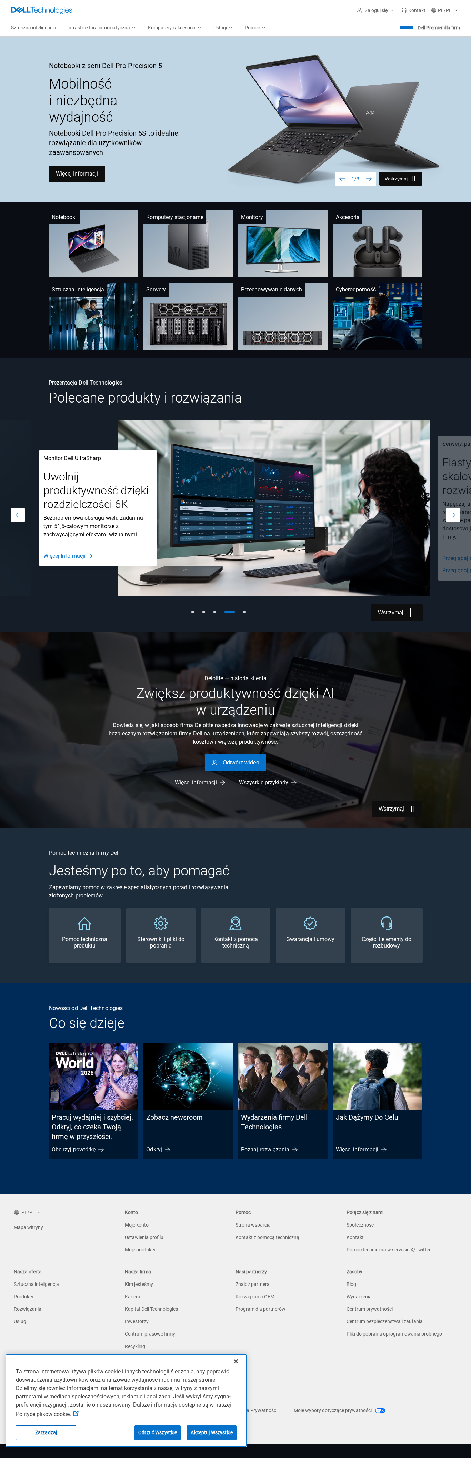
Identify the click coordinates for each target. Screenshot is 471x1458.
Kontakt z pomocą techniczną (267, 1237)
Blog (351, 1284)
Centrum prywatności (370, 1309)
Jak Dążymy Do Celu (367, 1117)
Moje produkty (140, 1249)
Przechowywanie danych (271, 289)
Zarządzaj (46, 1432)
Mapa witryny (28, 1227)
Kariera (132, 1296)
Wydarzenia (359, 1296)
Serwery (156, 289)
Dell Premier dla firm (439, 27)
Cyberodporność (356, 289)
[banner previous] (342, 179)
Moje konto (137, 1225)
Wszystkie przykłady (263, 782)
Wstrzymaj (396, 178)
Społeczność (360, 1225)
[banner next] (369, 179)
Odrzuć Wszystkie (157, 1432)
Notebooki (64, 217)
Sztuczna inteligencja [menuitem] (33, 27)
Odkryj (154, 1149)
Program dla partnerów (260, 1309)
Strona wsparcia (253, 1225)
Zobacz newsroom (174, 1117)
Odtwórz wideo (241, 762)
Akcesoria (348, 217)
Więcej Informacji (77, 173)
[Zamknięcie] (235, 1361)
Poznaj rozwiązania (265, 1149)
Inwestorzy (137, 1321)
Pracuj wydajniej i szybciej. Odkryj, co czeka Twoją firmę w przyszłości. (92, 1127)
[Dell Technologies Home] (41, 10)
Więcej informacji (196, 782)
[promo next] (453, 515)
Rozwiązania (27, 1309)
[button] (376, 10)
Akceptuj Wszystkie (212, 1432)
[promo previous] (18, 515)
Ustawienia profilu (144, 1237)
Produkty (23, 1296)
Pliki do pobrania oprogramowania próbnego (394, 1334)
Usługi (20, 1321)
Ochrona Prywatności (254, 1410)
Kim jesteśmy (139, 1284)
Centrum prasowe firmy (150, 1334)
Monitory (252, 217)
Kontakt (355, 1237)
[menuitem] (102, 28)
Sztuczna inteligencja (78, 289)
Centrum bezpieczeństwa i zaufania (385, 1321)
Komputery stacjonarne (174, 217)
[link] (413, 10)
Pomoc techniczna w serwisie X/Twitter (389, 1249)
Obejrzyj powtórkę (74, 1149)
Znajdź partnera (253, 1284)
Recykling (135, 1346)
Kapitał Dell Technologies (151, 1309)
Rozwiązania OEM (255, 1296)
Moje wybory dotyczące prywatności (333, 1410)
